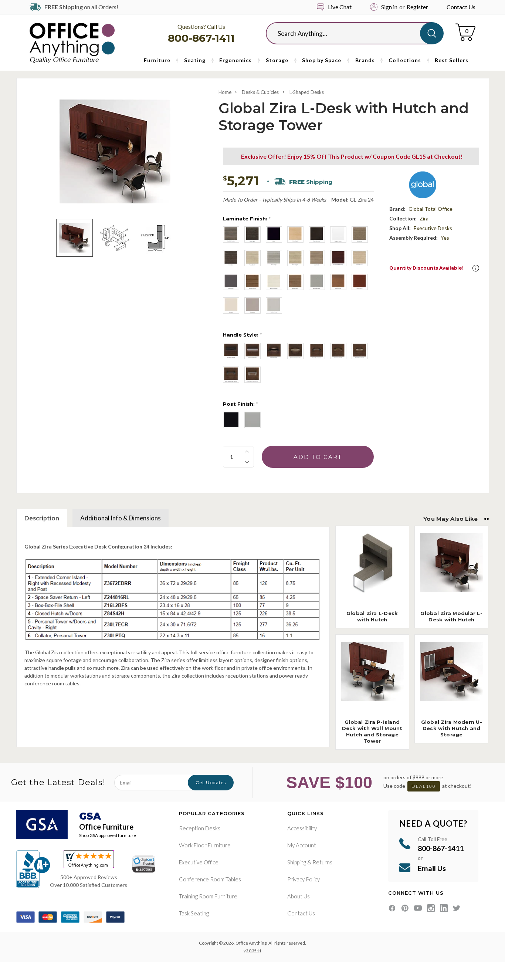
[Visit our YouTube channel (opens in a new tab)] (418, 908)
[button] (475, 268)
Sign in (389, 6)
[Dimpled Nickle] (295, 351)
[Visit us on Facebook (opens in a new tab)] (392, 908)
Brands (365, 60)
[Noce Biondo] (252, 258)
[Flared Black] (317, 351)
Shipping (296, 862)
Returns (322, 862)
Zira (424, 218)
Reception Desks (199, 828)
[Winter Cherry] (295, 282)
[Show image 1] (74, 238)
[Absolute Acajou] (231, 234)
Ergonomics (235, 60)
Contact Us (461, 6)
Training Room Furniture (208, 896)
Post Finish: (240, 404)
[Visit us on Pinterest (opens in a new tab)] (405, 908)
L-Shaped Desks (306, 92)
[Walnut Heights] (252, 282)
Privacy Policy (303, 879)
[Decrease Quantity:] (247, 462)
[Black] (274, 234)
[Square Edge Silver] (252, 375)
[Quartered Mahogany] (338, 258)
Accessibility (302, 828)
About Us (298, 896)
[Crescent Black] (274, 351)
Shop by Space (321, 60)
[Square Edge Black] (231, 375)
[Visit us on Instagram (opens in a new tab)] (431, 908)
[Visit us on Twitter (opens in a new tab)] (457, 908)
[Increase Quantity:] (247, 451)
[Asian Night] (252, 234)
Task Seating (194, 913)
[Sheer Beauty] (360, 258)
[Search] (432, 33)
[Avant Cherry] (360, 282)
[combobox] (349, 33)
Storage (277, 60)
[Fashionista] (360, 234)
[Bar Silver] (252, 351)
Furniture (157, 60)
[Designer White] (338, 234)
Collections (405, 60)
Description (41, 518)
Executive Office (198, 862)
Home (224, 92)
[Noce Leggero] (295, 258)
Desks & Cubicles (260, 92)
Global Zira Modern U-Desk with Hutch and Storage (451, 728)
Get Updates (211, 782)
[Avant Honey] (338, 282)
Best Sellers (451, 60)
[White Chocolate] (274, 282)
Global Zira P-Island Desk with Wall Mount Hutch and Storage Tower (372, 731)
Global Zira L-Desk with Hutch (372, 616)
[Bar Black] (231, 351)
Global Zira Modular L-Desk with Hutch (451, 616)
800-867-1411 (201, 38)
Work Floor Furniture (205, 845)
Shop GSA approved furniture (107, 835)
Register (417, 6)
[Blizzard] (231, 305)
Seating (195, 60)
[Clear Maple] (295, 234)
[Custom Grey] (274, 305)
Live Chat (340, 6)
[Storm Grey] (231, 282)
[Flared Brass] (338, 351)
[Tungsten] (252, 420)
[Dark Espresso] (317, 234)
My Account (301, 845)
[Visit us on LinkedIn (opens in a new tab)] (444, 908)
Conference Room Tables (210, 879)
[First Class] (231, 258)
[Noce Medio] (317, 258)
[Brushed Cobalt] (317, 282)
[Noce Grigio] (274, 258)
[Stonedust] (252, 305)
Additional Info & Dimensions (120, 518)
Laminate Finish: (247, 219)
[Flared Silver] (360, 351)
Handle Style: (242, 335)
